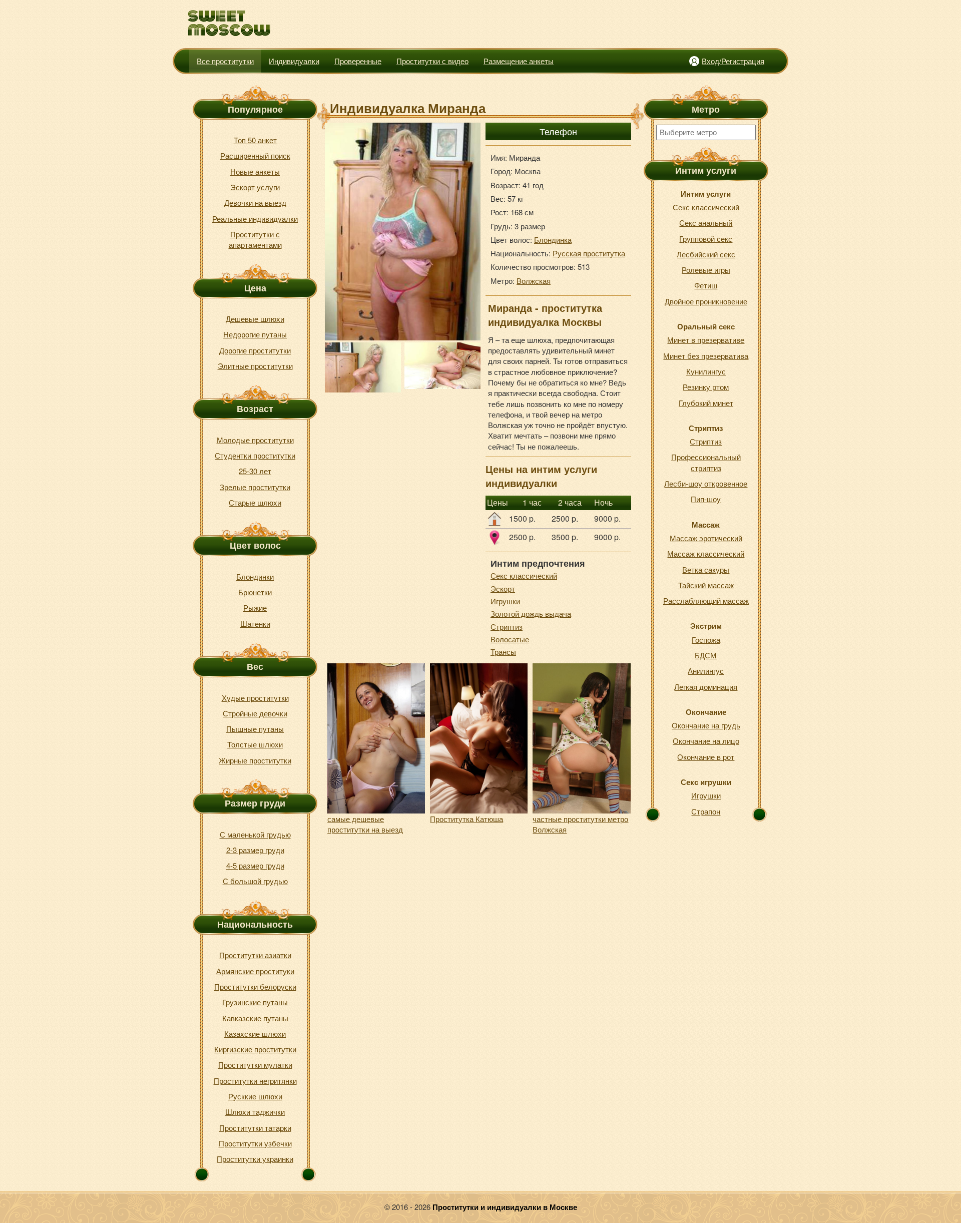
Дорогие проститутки (255, 350)
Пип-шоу (706, 499)
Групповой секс (705, 238)
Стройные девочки (255, 713)
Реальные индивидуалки (255, 218)
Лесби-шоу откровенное (705, 483)
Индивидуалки (294, 61)
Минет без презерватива (705, 355)
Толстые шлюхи (255, 744)
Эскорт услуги (255, 187)
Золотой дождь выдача (531, 613)
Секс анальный (705, 222)
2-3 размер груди (255, 850)
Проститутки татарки (255, 1127)
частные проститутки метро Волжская (580, 824)
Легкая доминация (705, 686)
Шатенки (255, 623)
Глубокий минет (706, 402)
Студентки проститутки (255, 455)
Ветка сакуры (705, 569)
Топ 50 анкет (255, 140)
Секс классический (524, 575)
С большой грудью (255, 881)
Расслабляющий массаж (706, 600)
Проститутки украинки (255, 1158)
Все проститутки (225, 61)
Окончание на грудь (706, 725)
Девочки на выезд (255, 202)
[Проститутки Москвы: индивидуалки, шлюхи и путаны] (229, 23)
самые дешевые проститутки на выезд (365, 824)
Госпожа (706, 639)
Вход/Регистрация (733, 61)
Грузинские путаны (255, 1002)
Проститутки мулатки (255, 1064)
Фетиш (705, 285)
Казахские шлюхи (255, 1033)
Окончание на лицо (706, 740)
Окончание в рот (705, 756)
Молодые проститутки (255, 440)
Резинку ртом (706, 386)
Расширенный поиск (255, 155)
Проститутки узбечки (255, 1143)
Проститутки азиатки (255, 955)
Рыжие (255, 607)
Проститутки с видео (432, 61)
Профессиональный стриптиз (706, 462)
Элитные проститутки (255, 365)
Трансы (503, 651)
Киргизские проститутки (255, 1049)
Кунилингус (706, 371)
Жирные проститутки (255, 760)
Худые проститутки (255, 697)
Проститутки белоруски (255, 986)
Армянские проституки (255, 971)
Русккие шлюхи (255, 1096)
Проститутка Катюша (466, 818)
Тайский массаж (706, 585)
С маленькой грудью (255, 834)
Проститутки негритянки (255, 1080)
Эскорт (503, 588)
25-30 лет (255, 471)
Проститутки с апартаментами (255, 239)
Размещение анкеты (519, 61)
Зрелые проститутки (255, 487)
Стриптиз (507, 626)
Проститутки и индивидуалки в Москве (504, 1206)
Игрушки (505, 601)
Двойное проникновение (706, 301)
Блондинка (553, 239)
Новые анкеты (255, 171)
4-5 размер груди (255, 865)
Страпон (705, 811)
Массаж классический (705, 553)
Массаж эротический (706, 538)
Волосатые (510, 639)
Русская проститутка (589, 253)
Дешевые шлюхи (255, 318)
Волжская (534, 280)
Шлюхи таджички (255, 1111)
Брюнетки (255, 592)
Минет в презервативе (705, 339)
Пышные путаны (255, 728)
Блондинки (255, 576)
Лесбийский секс (706, 254)
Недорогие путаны (255, 334)
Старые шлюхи (255, 502)
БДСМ (706, 655)
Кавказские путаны (255, 1018)
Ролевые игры (706, 269)
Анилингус (706, 670)
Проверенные (357, 61)
